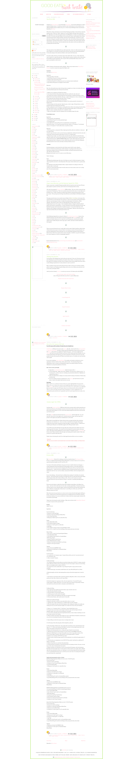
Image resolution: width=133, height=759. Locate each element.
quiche (33, 211)
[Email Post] (69, 174)
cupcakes (34, 160)
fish (32, 173)
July (35, 101)
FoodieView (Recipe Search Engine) (93, 108)
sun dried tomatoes (35, 225)
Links (68, 14)
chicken (33, 153)
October (36, 96)
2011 (35, 77)
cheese (33, 149)
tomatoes (33, 231)
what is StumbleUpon (60, 360)
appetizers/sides (35, 126)
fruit (33, 178)
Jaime (34, 50)
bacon (33, 130)
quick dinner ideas (35, 212)
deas (33, 165)
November (37, 80)
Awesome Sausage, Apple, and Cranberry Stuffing (66, 274)
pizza (33, 206)
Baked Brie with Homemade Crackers (93, 23)
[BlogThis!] (72, 174)
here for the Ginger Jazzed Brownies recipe (67, 240)
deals (33, 164)
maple (33, 194)
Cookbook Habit (68, 414)
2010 (35, 114)
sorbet (33, 222)
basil (33, 132)
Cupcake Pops (88, 29)
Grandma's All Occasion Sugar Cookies (93, 33)
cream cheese (34, 159)
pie (32, 205)
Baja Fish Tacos (89, 21)
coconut (33, 156)
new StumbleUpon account (59, 369)
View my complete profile (38, 58)
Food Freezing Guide (90, 106)
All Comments (36, 44)
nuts (33, 198)
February (36, 110)
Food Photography (59, 14)
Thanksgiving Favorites (38, 87)
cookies (33, 157)
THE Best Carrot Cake (90, 38)
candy (33, 146)
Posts (35, 42)
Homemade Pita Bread (90, 35)
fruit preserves (34, 179)
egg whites (34, 168)
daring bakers (34, 162)
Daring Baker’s (68, 24)
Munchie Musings (54, 24)
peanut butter (34, 203)
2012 (35, 75)
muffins (33, 197)
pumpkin (33, 209)
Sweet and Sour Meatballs (91, 36)
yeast (33, 242)
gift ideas (34, 181)
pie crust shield (81, 430)
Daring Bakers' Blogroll (80, 500)
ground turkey (34, 187)
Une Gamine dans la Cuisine (72, 216)
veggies (33, 239)
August (36, 99)
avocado (33, 129)
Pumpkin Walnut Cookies (66, 288)
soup (33, 223)
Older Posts (83, 740)
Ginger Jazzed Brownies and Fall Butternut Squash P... (39, 84)
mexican (33, 195)
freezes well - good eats (36, 175)
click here (59, 271)
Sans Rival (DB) (37, 82)
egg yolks (34, 170)
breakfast (33, 141)
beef (33, 134)
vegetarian (34, 237)
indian (33, 190)
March (36, 108)
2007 (35, 120)
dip (32, 167)
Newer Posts (49, 740)
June (36, 103)
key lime (33, 192)
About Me (48, 14)
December (37, 78)
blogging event (35, 137)
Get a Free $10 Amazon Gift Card (55, 344)
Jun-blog (53, 29)
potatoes (33, 208)
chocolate (34, 154)
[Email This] (71, 174)
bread (33, 140)
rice (32, 216)
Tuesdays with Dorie (61, 189)
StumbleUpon (49, 348)
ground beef (34, 186)
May (36, 105)
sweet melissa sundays (36, 227)
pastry (33, 201)
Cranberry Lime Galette (66, 325)
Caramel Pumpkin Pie (66, 297)
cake (33, 145)
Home (41, 14)
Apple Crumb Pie (66, 316)
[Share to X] (73, 174)
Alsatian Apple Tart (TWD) (39, 92)
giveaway (34, 183)
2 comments (65, 336)
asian (33, 127)
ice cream (34, 189)
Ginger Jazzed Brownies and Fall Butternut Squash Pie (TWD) (62, 183)
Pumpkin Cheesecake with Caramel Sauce (66, 278)
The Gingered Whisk (79, 459)
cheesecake (34, 151)
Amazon (65, 348)
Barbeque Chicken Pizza (90, 24)
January (36, 112)
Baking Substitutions (90, 103)
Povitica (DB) (36, 94)
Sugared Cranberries (66, 306)
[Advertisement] (36, 302)
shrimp (33, 220)
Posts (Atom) (54, 743)
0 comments (64, 247)
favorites (33, 171)
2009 (35, 116)
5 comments (65, 174)
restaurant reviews (35, 214)
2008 (35, 118)
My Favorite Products (78, 14)
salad (33, 219)
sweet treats (34, 228)
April (36, 107)
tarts (33, 230)
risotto (33, 217)
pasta (33, 200)
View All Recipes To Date (91, 48)
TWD (75, 217)
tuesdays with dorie (35, 233)
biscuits (33, 135)
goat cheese (34, 184)
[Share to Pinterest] (76, 174)
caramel (33, 148)
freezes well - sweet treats (36, 176)
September (37, 98)
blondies (33, 138)
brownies (33, 143)
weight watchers (35, 241)
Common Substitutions (90, 105)
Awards (89, 14)
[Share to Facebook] (75, 174)
